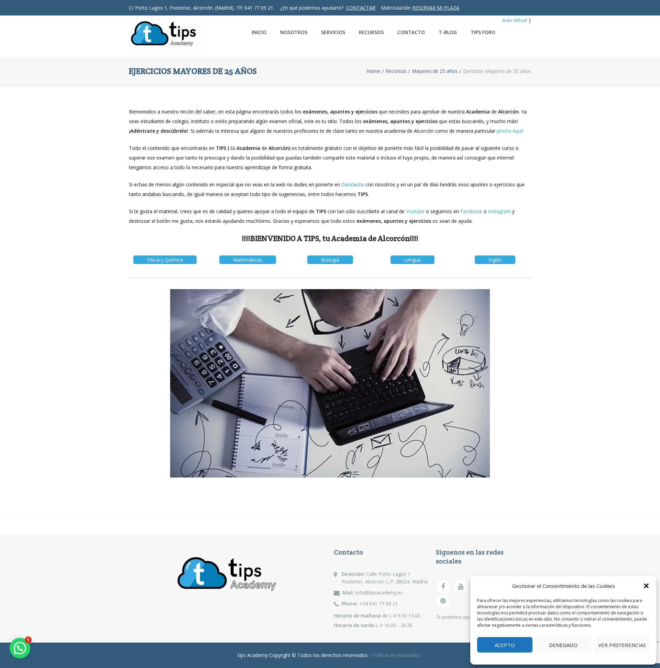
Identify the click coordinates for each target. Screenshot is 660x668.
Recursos (371, 32)
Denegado (563, 645)
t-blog (448, 32)
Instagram (499, 211)
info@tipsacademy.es (379, 592)
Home (373, 71)
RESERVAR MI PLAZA (435, 7)
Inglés (495, 259)
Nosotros (293, 32)
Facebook (471, 211)
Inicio (259, 32)
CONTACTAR (360, 7)
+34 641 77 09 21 (378, 603)
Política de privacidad (396, 655)
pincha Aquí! (509, 131)
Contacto (411, 32)
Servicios (333, 32)
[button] (646, 585)
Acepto (505, 645)
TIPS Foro (483, 32)
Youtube (415, 211)
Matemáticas (247, 259)
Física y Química (165, 259)
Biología (330, 259)
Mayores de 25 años (435, 71)
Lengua (412, 259)
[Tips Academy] (179, 36)
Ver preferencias (622, 645)
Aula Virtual (514, 20)
